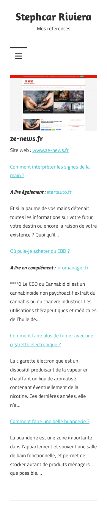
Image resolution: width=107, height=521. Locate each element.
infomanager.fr (72, 267)
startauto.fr (59, 192)
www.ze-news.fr (50, 150)
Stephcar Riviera (53, 16)
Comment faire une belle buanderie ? (49, 421)
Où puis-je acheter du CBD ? (40, 251)
